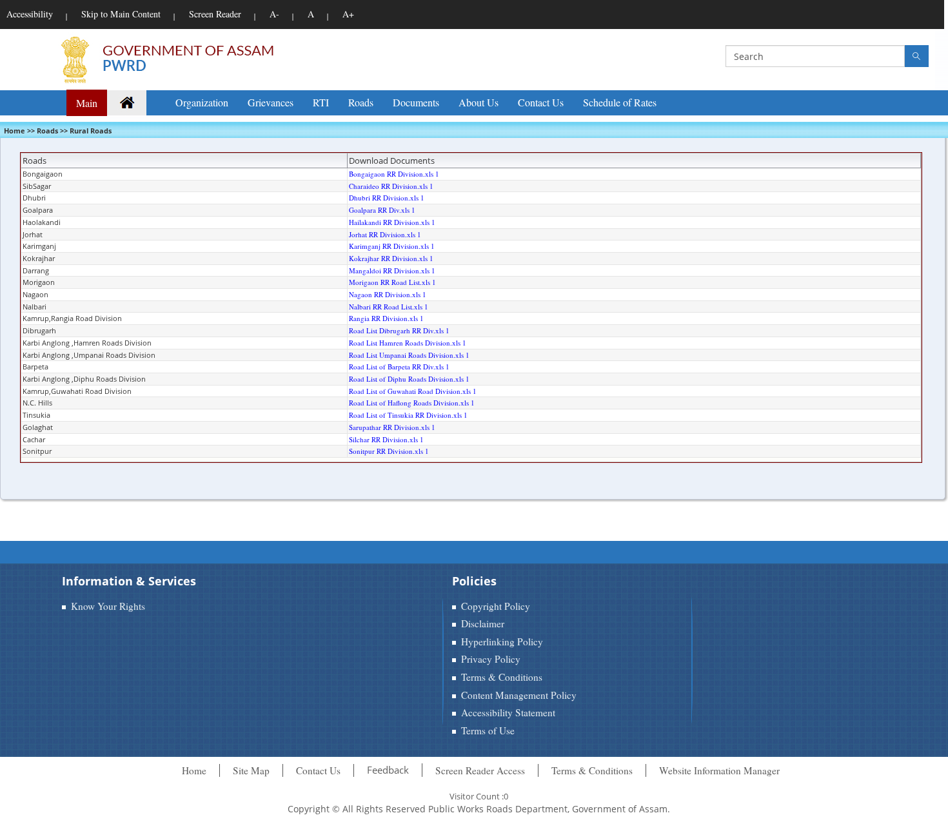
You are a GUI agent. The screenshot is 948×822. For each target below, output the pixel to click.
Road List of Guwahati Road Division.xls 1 (413, 391)
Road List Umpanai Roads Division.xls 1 (409, 355)
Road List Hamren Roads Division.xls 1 (407, 342)
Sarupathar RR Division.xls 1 (392, 427)
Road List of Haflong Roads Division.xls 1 (412, 402)
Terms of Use (488, 730)
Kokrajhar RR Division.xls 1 (391, 258)
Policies (474, 581)
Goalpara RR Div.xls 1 (382, 210)
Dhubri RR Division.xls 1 (386, 197)
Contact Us (541, 102)
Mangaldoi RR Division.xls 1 (392, 270)
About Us (479, 102)
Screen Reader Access (480, 770)
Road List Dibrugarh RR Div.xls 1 (399, 330)
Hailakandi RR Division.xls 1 (392, 222)
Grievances (270, 102)
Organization (201, 102)
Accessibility (29, 14)
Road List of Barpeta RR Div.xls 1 (399, 366)
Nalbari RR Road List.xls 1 (388, 306)
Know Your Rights (108, 606)
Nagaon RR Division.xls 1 (387, 294)
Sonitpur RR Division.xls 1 (389, 451)
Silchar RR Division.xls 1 (386, 439)
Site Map (251, 770)
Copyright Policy (495, 606)
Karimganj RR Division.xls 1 (392, 246)
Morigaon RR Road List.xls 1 (392, 282)
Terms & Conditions (501, 676)
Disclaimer (482, 623)
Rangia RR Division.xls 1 (386, 318)
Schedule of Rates (620, 102)
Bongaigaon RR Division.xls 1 (394, 174)
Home (194, 770)
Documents (416, 102)
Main (86, 103)
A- (274, 14)
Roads (360, 102)
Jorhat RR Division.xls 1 (385, 234)
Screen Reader (215, 14)
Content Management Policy (519, 695)
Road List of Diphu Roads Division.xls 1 (409, 379)
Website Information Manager (719, 770)
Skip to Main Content (121, 14)
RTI (321, 102)
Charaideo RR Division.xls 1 (391, 186)
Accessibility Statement (508, 712)
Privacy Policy (490, 658)
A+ (348, 14)
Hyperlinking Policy (502, 641)
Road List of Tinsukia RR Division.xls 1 (408, 415)
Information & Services (129, 581)
